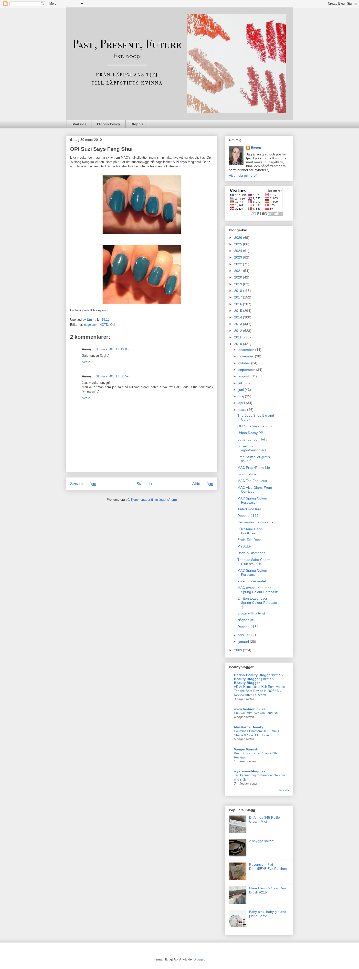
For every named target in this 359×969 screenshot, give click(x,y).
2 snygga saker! (261, 841)
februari (244, 635)
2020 (238, 277)
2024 (238, 251)
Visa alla (284, 790)
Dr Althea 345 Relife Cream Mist (264, 819)
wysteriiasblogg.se (249, 771)
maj (241, 396)
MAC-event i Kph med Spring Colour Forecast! (257, 590)
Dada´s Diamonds (251, 553)
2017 (238, 297)
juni (241, 390)
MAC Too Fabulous (252, 481)
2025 (238, 244)
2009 (238, 650)
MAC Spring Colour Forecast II (252, 500)
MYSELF (244, 546)
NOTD (103, 324)
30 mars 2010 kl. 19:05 (112, 349)
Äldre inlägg (202, 484)
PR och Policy (108, 124)
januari (244, 641)
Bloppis (137, 124)
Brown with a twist (251, 613)
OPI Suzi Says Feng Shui (256, 426)
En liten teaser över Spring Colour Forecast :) (257, 602)
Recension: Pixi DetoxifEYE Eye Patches (268, 867)
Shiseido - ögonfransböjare (251, 448)
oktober (244, 363)
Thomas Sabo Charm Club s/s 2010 (254, 562)
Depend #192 (247, 516)
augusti (244, 376)
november (246, 356)
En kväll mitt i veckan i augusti (256, 713)
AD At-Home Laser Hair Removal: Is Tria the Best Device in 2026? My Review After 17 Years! (259, 691)
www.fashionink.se (249, 709)
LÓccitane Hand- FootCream (250, 531)
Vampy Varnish (246, 749)
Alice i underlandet (251, 581)
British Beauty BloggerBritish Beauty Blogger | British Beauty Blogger (258, 679)
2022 (238, 264)
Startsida (79, 124)
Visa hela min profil (243, 175)
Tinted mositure (249, 509)
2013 (238, 324)
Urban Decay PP (250, 433)
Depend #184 (247, 627)
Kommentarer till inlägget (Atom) (154, 499)
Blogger (199, 959)
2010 (238, 344)
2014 (238, 317)
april (242, 403)
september (247, 370)
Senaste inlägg (83, 484)
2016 (238, 304)
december (246, 350)
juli (240, 383)
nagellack (90, 324)
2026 (238, 238)
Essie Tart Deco (249, 540)
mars (242, 410)
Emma (256, 148)
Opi (112, 324)
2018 (238, 291)
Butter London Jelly (252, 439)
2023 (238, 257)
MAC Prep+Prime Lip (253, 468)
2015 (238, 311)
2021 (238, 271)
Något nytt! (245, 620)
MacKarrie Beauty (248, 727)
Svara (86, 362)
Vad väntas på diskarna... (256, 522)
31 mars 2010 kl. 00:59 (112, 376)
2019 (238, 284)
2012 (238, 331)
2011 (238, 337)
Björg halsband (249, 474)
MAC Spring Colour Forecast (252, 572)
